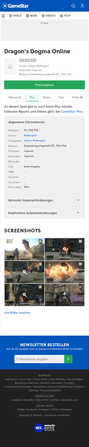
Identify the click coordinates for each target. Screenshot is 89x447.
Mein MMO (42, 400)
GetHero (55, 400)
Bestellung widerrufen (27, 383)
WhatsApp (66, 409)
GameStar (16, 400)
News (46, 97)
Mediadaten (39, 386)
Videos (76, 97)
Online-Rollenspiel (34, 140)
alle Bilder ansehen (17, 313)
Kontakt (68, 383)
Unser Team (25, 379)
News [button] (33, 15)
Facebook (31, 409)
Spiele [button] (17, 15)
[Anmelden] (68, 359)
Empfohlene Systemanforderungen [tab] (32, 213)
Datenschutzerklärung (60, 386)
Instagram (44, 409)
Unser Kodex (41, 379)
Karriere (45, 383)
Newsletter (57, 383)
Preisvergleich (44, 85)
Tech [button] (67, 15)
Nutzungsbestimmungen (18, 386)
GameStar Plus (72, 111)
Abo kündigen (74, 379)
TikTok (54, 409)
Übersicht (14, 97)
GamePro (29, 400)
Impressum (11, 379)
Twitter (21, 409)
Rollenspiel (30, 135)
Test (61, 97)
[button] (73, 5)
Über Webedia (57, 379)
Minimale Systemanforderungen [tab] (30, 200)
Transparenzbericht (50, 390)
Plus (32, 97)
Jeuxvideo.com (70, 400)
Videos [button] (51, 15)
